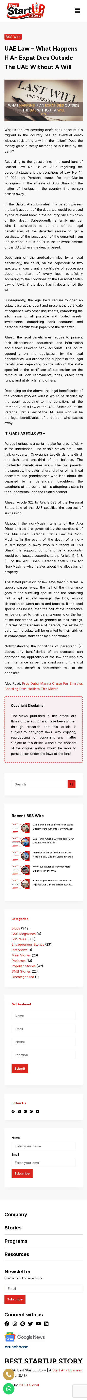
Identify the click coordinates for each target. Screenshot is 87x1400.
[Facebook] (13, 1111)
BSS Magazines (24, 934)
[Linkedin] (46, 1323)
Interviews (19, 950)
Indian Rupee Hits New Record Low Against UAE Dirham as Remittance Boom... (52, 883)
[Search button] (72, 784)
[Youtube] (38, 1323)
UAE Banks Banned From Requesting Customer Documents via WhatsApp (53, 826)
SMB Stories (21, 971)
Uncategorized (23, 977)
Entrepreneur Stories (28, 944)
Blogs (16, 928)
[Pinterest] (31, 1111)
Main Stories (21, 955)
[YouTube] (37, 1111)
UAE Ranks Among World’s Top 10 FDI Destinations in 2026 (53, 840)
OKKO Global (29, 1385)
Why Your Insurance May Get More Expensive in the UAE (51, 868)
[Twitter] (30, 1323)
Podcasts (18, 961)
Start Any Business (67, 1370)
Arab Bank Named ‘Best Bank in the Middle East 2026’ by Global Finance (53, 854)
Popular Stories (24, 966)
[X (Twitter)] (19, 1111)
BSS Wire (13, 37)
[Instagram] (25, 1111)
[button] (77, 11)
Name (16, 1138)
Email (15, 1154)
